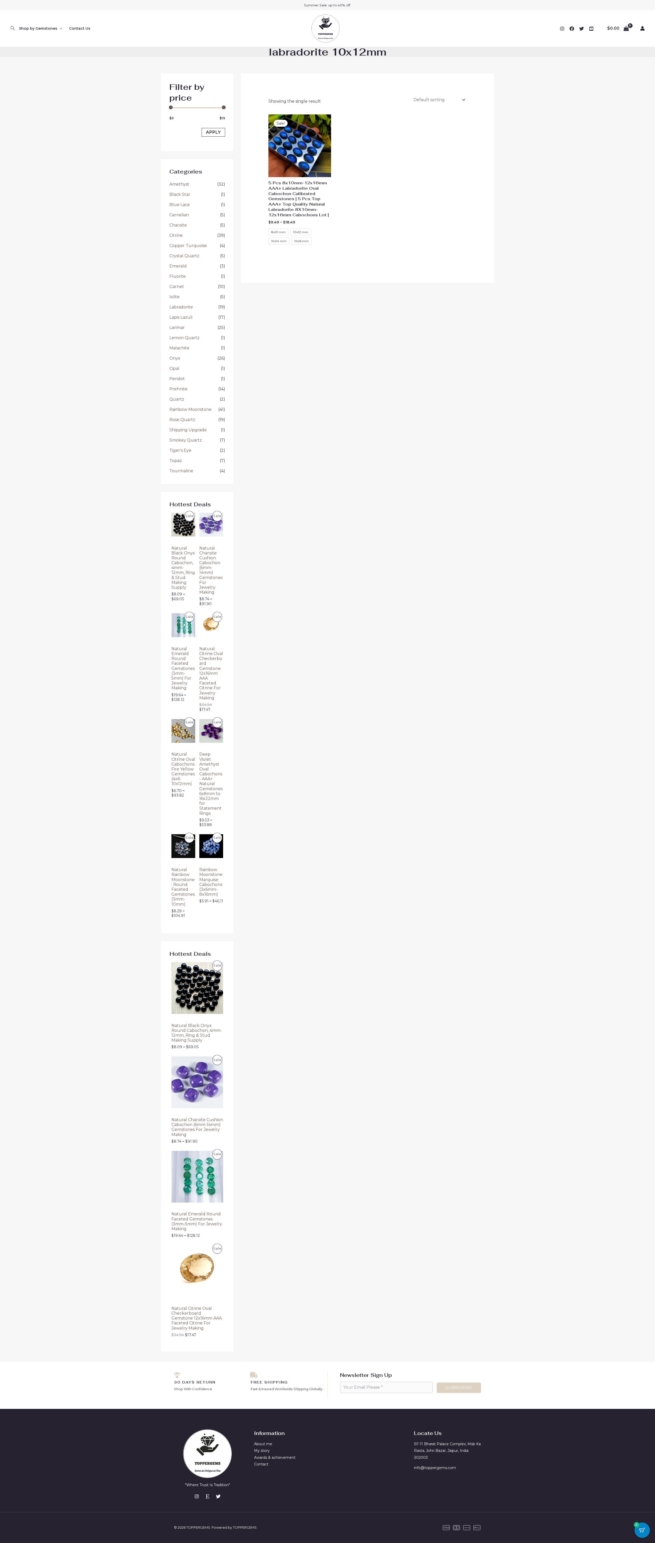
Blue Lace (179, 204)
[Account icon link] (642, 28)
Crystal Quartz (184, 255)
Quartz (176, 399)
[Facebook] (572, 28)
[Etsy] (207, 1496)
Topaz (175, 460)
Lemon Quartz (184, 337)
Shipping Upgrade (188, 429)
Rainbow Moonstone (190, 409)
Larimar (177, 327)
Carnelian (179, 214)
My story (262, 1450)
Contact (261, 1464)
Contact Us (79, 28)
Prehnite (178, 389)
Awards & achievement (275, 1457)
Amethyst (179, 184)
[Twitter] (581, 28)
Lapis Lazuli (180, 317)
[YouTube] (591, 28)
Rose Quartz (182, 419)
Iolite (174, 296)
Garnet (176, 286)
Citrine (176, 235)
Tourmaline (181, 470)
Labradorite (181, 307)
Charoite (178, 225)
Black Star (179, 194)
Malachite (179, 348)
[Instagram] (562, 28)
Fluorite (177, 276)
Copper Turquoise (188, 245)
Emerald (178, 266)
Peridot (177, 378)
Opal (174, 368)
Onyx (174, 358)
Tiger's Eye (180, 450)
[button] (12, 28)
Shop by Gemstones (38, 28)
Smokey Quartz (185, 440)
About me (263, 1444)
